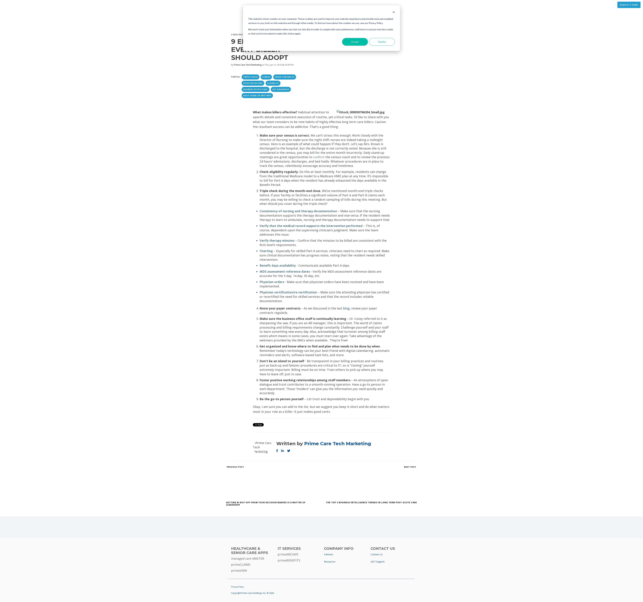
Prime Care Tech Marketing (247, 64)
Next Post (410, 467)
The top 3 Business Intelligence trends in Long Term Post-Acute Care (371, 502)
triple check (250, 77)
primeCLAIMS (240, 565)
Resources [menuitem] (329, 561)
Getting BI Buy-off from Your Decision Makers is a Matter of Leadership (266, 503)
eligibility (273, 83)
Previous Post (235, 467)
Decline (382, 41)
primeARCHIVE (288, 554)
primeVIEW (239, 571)
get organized (280, 89)
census (266, 77)
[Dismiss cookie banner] (393, 13)
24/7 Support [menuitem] (378, 561)
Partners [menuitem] (328, 554)
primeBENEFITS (289, 560)
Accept (355, 41)
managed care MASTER (247, 558)
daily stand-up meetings (257, 95)
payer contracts (284, 77)
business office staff (255, 89)
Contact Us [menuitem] (377, 554)
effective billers (253, 83)
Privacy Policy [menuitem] (237, 586)
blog (346, 308)
